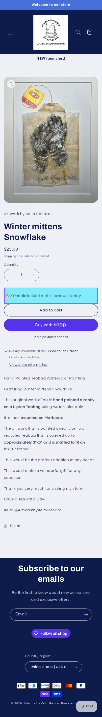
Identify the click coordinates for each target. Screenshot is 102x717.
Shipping (10, 256)
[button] (10, 32)
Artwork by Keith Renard (42, 703)
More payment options (51, 337)
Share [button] (15, 526)
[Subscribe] (86, 614)
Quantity (11, 264)
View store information (29, 365)
